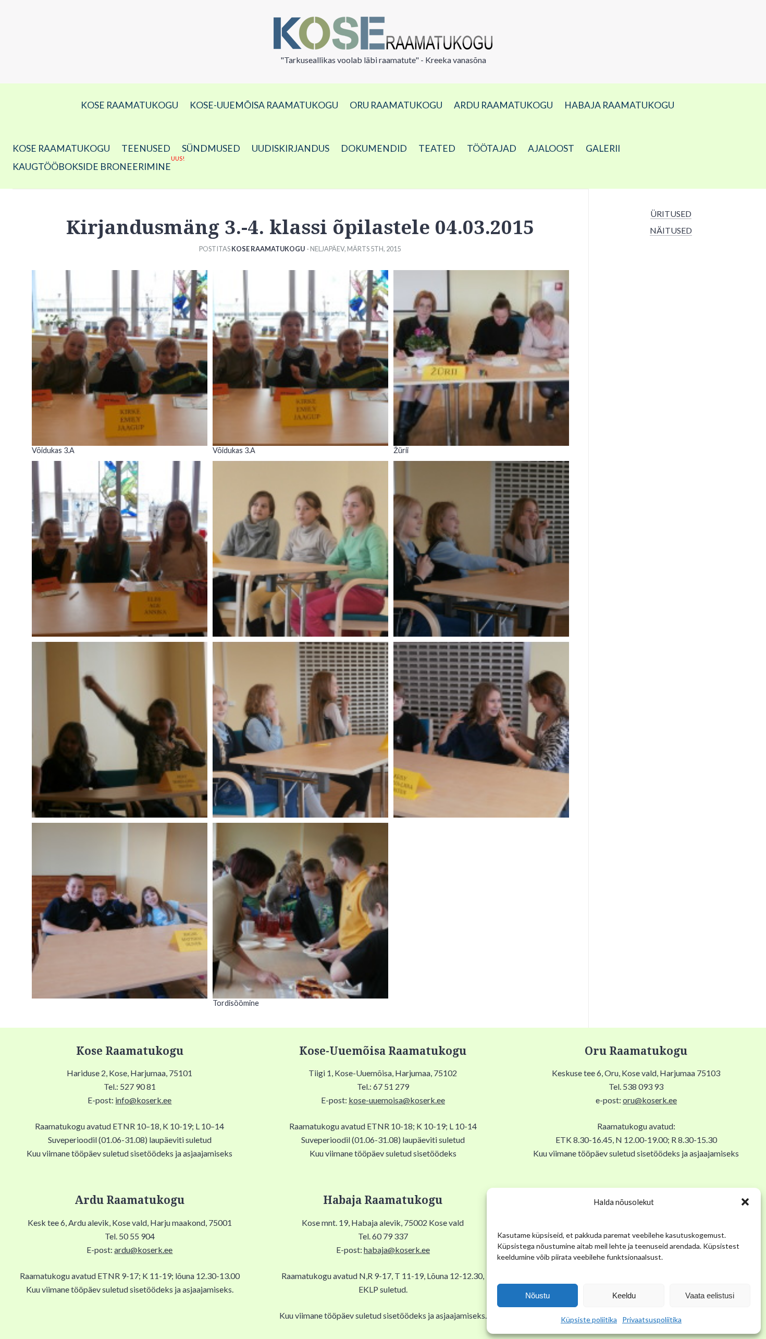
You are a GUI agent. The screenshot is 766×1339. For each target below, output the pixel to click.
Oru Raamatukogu (396, 105)
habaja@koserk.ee (397, 1250)
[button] (745, 1202)
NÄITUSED (671, 230)
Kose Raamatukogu (268, 249)
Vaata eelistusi (709, 1295)
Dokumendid (374, 148)
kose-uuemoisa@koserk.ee (397, 1100)
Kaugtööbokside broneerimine (98, 164)
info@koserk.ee (143, 1100)
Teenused (145, 148)
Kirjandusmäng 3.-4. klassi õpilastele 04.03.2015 (300, 227)
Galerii (603, 148)
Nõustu (537, 1295)
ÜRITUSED (670, 213)
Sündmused (211, 148)
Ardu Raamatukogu (503, 105)
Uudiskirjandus (290, 148)
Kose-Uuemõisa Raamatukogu (264, 105)
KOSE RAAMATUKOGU (129, 105)
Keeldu (624, 1295)
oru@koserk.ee (650, 1100)
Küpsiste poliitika (589, 1319)
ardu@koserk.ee (143, 1250)
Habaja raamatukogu (619, 105)
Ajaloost (551, 148)
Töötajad (491, 148)
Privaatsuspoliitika (652, 1319)
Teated (436, 148)
